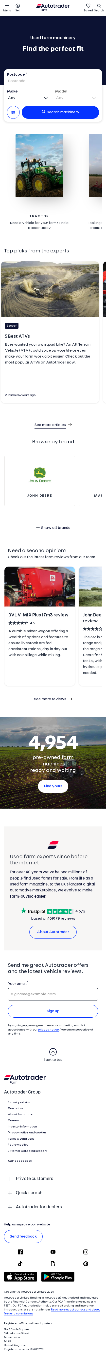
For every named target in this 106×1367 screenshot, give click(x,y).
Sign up (53, 1011)
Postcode (16, 75)
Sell (17, 10)
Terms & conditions (21, 1138)
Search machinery (63, 112)
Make (12, 91)
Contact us (15, 1108)
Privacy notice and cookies (27, 1132)
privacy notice (48, 1029)
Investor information (22, 1126)
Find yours (53, 786)
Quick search (29, 1193)
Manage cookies (20, 1160)
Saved (88, 10)
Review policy (18, 1144)
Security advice (19, 1102)
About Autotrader (53, 932)
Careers (13, 1120)
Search (99, 10)
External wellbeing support (27, 1151)
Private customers (34, 1179)
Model (61, 91)
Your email (17, 984)
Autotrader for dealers (39, 1207)
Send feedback (23, 1237)
